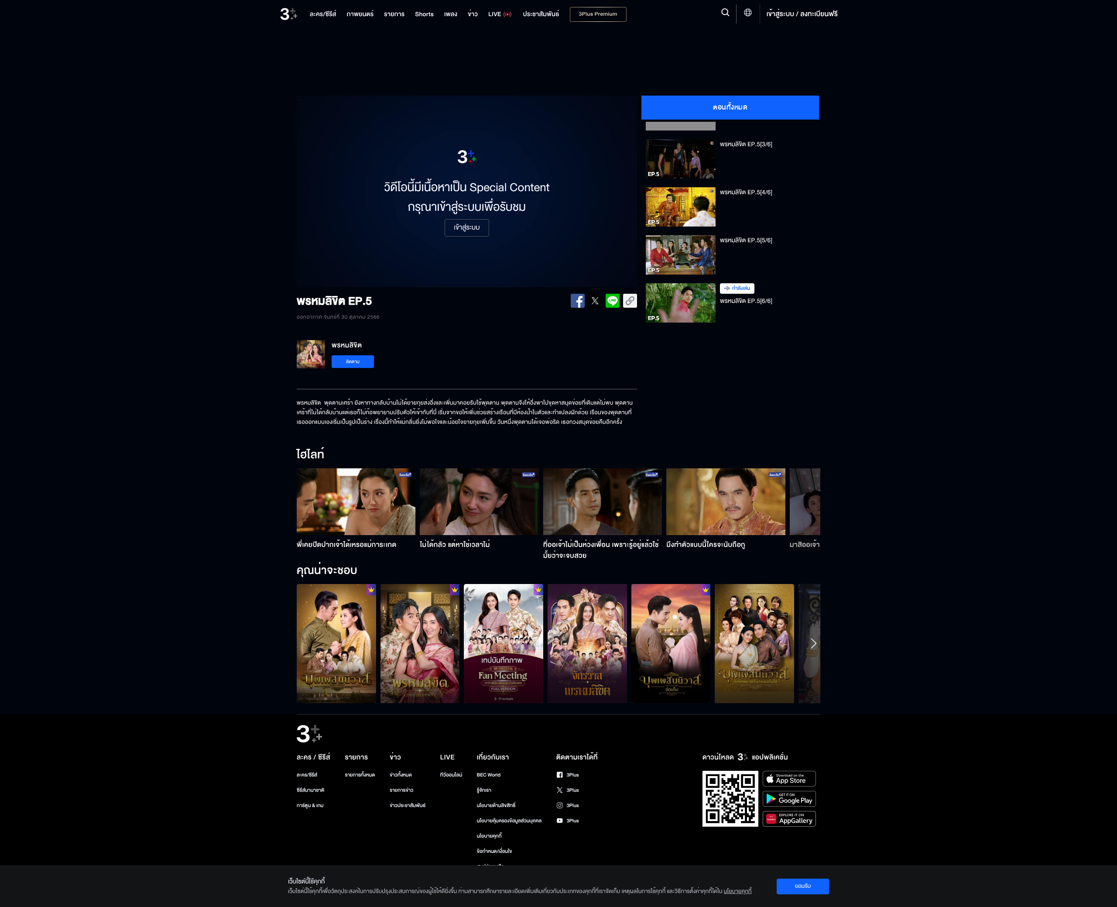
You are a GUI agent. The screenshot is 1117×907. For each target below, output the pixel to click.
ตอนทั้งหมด (730, 107)
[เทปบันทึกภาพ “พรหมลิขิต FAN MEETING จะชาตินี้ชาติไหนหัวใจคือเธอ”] (503, 643)
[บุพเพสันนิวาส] (754, 643)
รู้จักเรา (484, 790)
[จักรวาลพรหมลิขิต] (587, 643)
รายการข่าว (401, 790)
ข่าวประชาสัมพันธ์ (407, 805)
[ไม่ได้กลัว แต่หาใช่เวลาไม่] (479, 501)
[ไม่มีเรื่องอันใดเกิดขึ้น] (336, 643)
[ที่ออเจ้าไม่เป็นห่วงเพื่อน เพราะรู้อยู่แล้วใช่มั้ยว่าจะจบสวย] (602, 501)
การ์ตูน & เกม (310, 805)
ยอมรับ (803, 886)
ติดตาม (353, 361)
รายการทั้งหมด (360, 775)
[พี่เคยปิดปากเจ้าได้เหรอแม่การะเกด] (356, 501)
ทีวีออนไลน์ (451, 775)
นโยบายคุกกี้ (489, 836)
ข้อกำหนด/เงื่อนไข (494, 851)
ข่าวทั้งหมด (401, 775)
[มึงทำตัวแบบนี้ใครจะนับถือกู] (725, 501)
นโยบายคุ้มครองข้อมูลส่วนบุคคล (509, 821)
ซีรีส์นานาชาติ (310, 790)
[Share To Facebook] (578, 301)
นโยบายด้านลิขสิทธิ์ (496, 805)
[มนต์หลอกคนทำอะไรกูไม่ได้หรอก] (671, 643)
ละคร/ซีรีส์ (307, 775)
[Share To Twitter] (595, 301)
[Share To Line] (613, 301)
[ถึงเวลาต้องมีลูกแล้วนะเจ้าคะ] (420, 643)
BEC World (488, 775)
